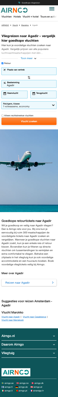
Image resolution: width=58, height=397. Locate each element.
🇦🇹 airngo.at (36, 387)
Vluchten (6, 16)
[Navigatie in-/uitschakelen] (51, 8)
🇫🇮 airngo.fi (7, 387)
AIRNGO (5, 25)
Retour (7, 63)
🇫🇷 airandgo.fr (37, 391)
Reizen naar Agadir (17, 282)
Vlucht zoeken (29, 121)
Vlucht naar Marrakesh (12, 320)
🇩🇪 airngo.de (21, 387)
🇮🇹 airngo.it (7, 391)
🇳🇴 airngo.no (22, 383)
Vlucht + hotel (31, 16)
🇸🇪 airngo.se (7, 383)
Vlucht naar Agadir (10, 317)
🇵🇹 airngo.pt (21, 391)
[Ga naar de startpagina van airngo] (14, 10)
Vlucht (15, 25)
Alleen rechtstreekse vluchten (18, 115)
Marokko (25, 25)
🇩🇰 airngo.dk (37, 383)
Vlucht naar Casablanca (34, 317)
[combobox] (31, 72)
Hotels (17, 16)
